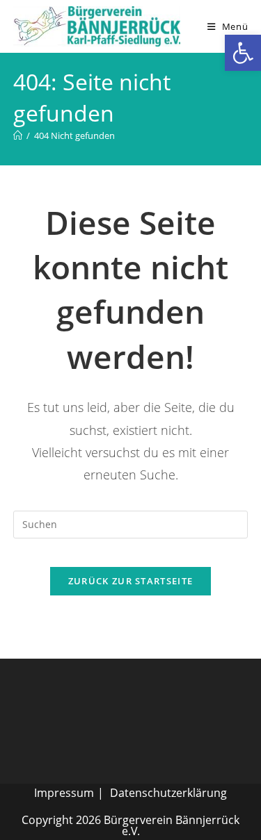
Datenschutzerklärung (168, 792)
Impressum (64, 792)
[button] (243, 53)
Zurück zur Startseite (130, 581)
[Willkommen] (17, 135)
